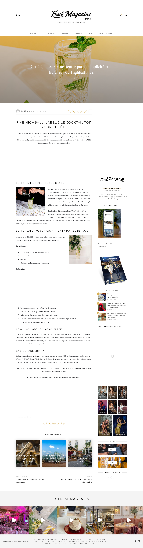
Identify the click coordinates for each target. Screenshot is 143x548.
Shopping (51, 33)
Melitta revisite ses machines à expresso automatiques (30, 481)
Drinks (72, 61)
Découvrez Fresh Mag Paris (46, 539)
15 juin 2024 (71, 78)
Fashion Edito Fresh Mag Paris (109, 326)
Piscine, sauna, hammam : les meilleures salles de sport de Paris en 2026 (116, 315)
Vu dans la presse (41, 541)
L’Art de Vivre (35, 33)
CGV (65, 543)
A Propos (89, 539)
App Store (119, 244)
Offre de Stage (59, 541)
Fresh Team (100, 539)
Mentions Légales (52, 543)
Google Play (102, 246)
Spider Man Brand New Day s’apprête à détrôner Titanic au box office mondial (116, 305)
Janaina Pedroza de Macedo (34, 112)
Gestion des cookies (89, 543)
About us (78, 33)
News (90, 33)
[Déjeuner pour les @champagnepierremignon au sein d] (71, 520)
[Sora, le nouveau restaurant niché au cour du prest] (128, 520)
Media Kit (73, 541)
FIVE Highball (21, 417)
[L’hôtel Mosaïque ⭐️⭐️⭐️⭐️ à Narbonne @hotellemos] (43, 520)
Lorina (35, 356)
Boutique (102, 541)
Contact (73, 543)
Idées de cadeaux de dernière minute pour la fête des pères (76, 481)
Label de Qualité (87, 541)
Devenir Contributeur (71, 539)
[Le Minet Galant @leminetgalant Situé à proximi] (100, 520)
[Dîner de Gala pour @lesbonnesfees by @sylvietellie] (14, 520)
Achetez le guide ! (106, 33)
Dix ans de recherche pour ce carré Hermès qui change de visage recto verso (116, 295)
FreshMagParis (73, 499)
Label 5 (31, 417)
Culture (65, 33)
